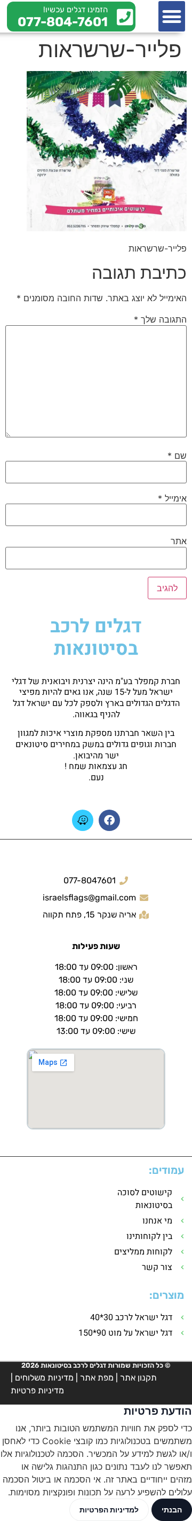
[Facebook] (109, 820)
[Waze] (82, 820)
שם (177, 455)
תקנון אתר (138, 1378)
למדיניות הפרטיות (109, 1509)
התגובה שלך (160, 319)
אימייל (172, 498)
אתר (179, 541)
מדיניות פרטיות (37, 1390)
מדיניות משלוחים (44, 1378)
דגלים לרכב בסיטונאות (96, 638)
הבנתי (172, 1509)
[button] (171, 16)
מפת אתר (97, 1378)
